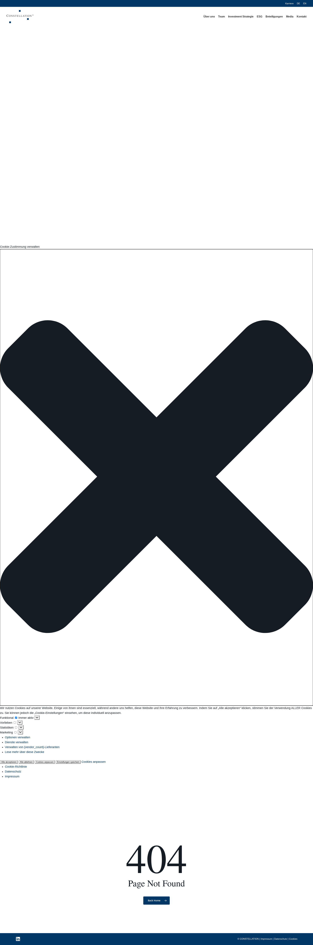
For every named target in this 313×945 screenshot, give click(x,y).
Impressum (12, 776)
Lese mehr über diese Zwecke (24, 752)
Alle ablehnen (26, 762)
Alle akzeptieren (8, 762)
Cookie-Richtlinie (16, 766)
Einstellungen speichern (68, 762)
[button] (156, 477)
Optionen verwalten (17, 737)
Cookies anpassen (44, 762)
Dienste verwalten (16, 742)
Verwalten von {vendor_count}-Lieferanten (32, 747)
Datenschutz (13, 771)
